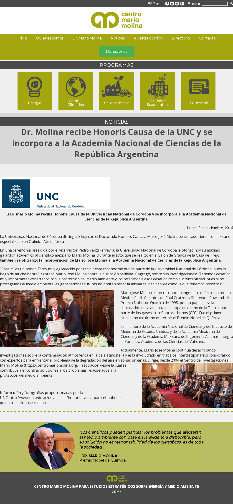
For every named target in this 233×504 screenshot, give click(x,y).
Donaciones (116, 51)
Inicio (22, 38)
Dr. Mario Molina (87, 38)
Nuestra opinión (148, 38)
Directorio (181, 38)
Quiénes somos (49, 38)
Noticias (118, 38)
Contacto (207, 38)
